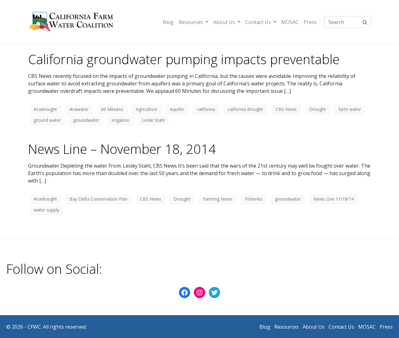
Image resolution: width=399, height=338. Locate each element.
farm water (350, 109)
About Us (224, 22)
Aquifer (177, 109)
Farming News (217, 199)
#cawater (79, 109)
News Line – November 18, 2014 (122, 149)
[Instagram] (199, 292)
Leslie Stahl (153, 120)
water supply (46, 210)
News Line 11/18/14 (333, 199)
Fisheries (253, 199)
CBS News (286, 109)
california (206, 109)
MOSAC (290, 22)
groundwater (86, 120)
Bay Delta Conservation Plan (98, 199)
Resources (191, 22)
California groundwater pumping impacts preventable (183, 59)
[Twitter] (214, 292)
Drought (317, 109)
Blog (168, 22)
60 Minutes (112, 109)
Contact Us (258, 22)
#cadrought (45, 109)
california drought (245, 109)
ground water (47, 120)
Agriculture (146, 109)
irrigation (120, 120)
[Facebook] (184, 292)
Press (310, 22)
